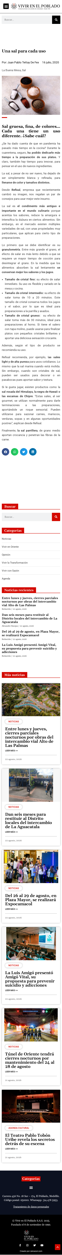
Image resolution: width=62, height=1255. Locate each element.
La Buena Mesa (11, 70)
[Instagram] (27, 1245)
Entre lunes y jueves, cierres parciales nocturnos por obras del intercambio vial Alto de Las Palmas (30, 601)
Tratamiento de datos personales (31, 1206)
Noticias (13, 721)
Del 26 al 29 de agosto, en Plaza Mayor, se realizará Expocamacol (31, 633)
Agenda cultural (18, 1128)
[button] (6, 6)
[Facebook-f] (20, 1245)
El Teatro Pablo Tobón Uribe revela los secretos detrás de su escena (30, 1140)
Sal (24, 70)
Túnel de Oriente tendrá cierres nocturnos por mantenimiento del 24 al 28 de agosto (29, 1060)
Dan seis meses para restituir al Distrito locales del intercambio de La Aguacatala (29, 618)
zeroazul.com (36, 1251)
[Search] (56, 20)
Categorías (31, 1179)
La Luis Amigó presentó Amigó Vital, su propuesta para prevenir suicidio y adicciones (29, 648)
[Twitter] (34, 1245)
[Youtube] (42, 1245)
